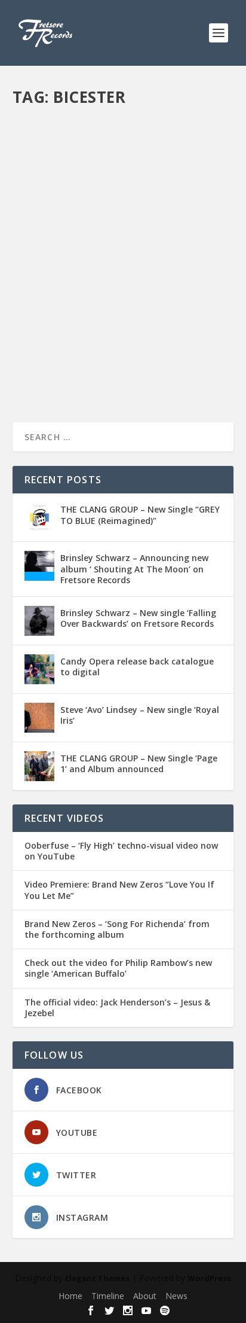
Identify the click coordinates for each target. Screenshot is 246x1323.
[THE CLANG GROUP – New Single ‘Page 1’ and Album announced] (39, 766)
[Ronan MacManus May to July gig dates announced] (123, 180)
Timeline (107, 1295)
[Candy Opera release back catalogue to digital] (39, 669)
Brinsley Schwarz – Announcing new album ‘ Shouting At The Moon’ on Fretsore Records (134, 568)
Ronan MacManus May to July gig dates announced (119, 271)
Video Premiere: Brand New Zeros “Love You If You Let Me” (119, 890)
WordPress (209, 1278)
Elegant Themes (97, 1278)
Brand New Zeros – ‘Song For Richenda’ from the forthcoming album (117, 929)
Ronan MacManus (54, 308)
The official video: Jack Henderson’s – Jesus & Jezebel (117, 1008)
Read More (56, 370)
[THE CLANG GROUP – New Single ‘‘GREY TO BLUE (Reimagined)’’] (39, 517)
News (176, 1295)
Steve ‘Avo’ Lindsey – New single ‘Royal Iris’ (139, 715)
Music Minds (192, 296)
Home (70, 1295)
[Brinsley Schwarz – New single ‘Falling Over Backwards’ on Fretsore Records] (39, 621)
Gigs (160, 296)
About (144, 1295)
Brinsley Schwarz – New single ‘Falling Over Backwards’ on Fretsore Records (138, 618)
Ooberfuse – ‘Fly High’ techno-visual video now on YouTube (121, 851)
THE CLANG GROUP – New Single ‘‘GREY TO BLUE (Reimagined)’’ (140, 515)
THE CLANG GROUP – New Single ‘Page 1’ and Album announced (138, 763)
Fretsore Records (64, 296)
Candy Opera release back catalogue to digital (137, 667)
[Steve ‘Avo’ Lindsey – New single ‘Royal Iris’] (39, 718)
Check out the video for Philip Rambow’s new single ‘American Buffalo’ (118, 968)
